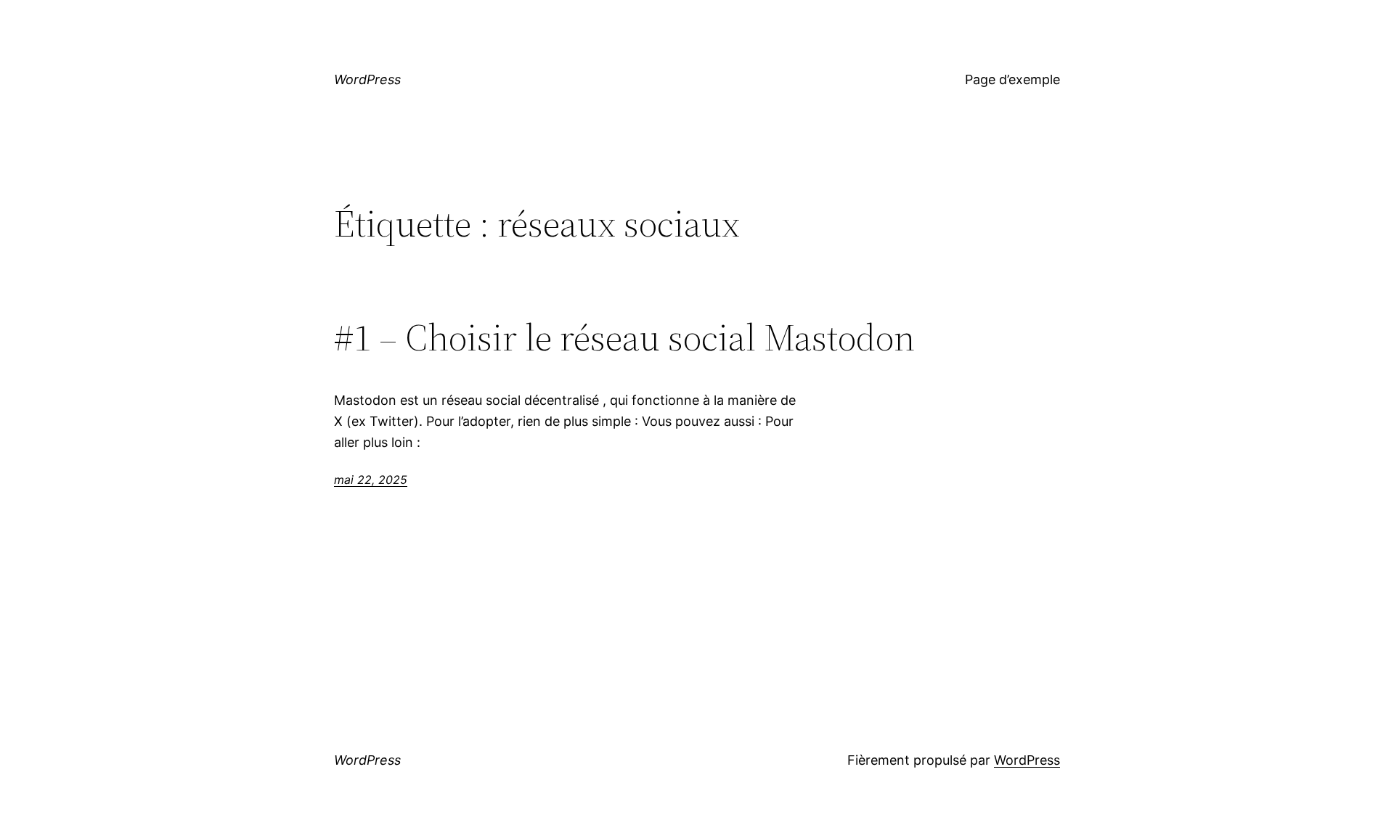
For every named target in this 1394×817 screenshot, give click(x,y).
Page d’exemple (1012, 79)
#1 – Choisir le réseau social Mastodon (624, 337)
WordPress (367, 79)
